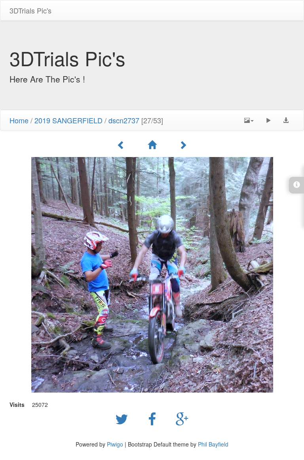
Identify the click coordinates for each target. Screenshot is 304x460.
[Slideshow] (268, 120)
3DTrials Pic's (30, 10)
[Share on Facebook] (154, 418)
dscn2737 (123, 120)
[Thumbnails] (153, 144)
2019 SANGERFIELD (68, 120)
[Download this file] (285, 120)
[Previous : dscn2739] (122, 144)
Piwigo (115, 444)
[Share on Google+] (182, 418)
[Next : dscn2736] (183, 144)
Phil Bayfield (213, 444)
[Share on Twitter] (123, 418)
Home (19, 120)
